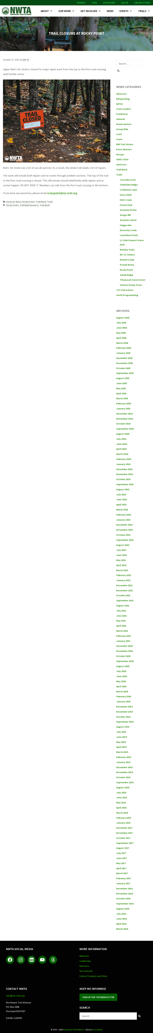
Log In (124, 2)
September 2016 (125, 903)
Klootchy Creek (128, 230)
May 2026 (121, 332)
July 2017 (121, 853)
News (110, 11)
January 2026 (123, 352)
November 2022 (124, 529)
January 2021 (123, 640)
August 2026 (122, 317)
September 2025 (125, 373)
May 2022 (121, 560)
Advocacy (121, 93)
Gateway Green (128, 209)
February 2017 (123, 878)
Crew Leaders (123, 108)
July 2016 (121, 913)
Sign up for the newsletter (98, 997)
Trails (142, 11)
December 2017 (124, 827)
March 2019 (122, 751)
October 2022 (123, 534)
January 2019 (123, 762)
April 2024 (121, 448)
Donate (81, 2)
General (10, 201)
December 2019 (124, 706)
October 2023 (123, 479)
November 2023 (124, 474)
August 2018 (122, 787)
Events (124, 11)
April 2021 (121, 625)
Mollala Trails (127, 249)
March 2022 (122, 570)
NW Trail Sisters (124, 144)
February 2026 (123, 347)
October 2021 (123, 595)
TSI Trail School (124, 289)
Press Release (124, 149)
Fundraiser (122, 113)
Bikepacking (123, 98)
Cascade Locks (128, 179)
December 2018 (124, 767)
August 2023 (122, 489)
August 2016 (122, 908)
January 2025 (123, 408)
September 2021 (125, 600)
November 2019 (124, 711)
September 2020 (125, 661)
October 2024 (123, 423)
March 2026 (122, 342)
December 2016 (124, 888)
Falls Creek (126, 199)
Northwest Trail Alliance (73, 1029)
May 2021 (121, 620)
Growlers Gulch (128, 220)
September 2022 (125, 539)
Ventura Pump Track (131, 284)
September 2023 (125, 484)
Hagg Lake (125, 225)
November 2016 (124, 893)
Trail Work (41, 201)
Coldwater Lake (128, 189)
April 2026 (121, 337)
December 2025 (124, 357)
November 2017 (124, 832)
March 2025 (122, 398)
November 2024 (124, 418)
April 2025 (121, 393)
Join (94, 2)
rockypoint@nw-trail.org (62, 193)
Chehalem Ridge (129, 184)
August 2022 (122, 544)
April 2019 (121, 746)
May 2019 (121, 741)
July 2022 (121, 549)
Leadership (85, 960)
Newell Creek (127, 259)
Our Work (64, 11)
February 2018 (123, 817)
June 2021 (121, 615)
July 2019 (121, 731)
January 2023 (123, 519)
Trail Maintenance (29, 205)
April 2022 (121, 565)
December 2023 (124, 469)
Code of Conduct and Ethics (93, 976)
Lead (118, 134)
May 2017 (121, 863)
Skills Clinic (122, 159)
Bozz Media (97, 1029)
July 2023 (121, 494)
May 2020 (121, 681)
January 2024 (123, 464)
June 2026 (121, 327)
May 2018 (121, 802)
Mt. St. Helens (127, 254)
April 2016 (121, 923)
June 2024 (121, 443)
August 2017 (122, 847)
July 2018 (121, 792)
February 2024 (123, 459)
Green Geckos (123, 124)
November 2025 (124, 363)
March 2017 (122, 873)
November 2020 (124, 650)
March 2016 (122, 928)
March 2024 (122, 453)
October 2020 (123, 656)
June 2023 (121, 499)
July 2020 (121, 671)
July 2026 (121, 322)
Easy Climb (126, 194)
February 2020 (123, 696)
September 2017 (125, 843)
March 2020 (122, 691)
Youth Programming (127, 295)
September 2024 (125, 428)
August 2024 (122, 433)
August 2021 (122, 605)
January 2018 (123, 822)
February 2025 (123, 403)
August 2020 (122, 666)
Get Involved (89, 11)
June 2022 (121, 554)
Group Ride (122, 129)
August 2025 (122, 378)
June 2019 (121, 736)
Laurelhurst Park (129, 235)
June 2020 (121, 676)
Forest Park (126, 204)
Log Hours (109, 2)
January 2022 (123, 580)
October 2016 (123, 898)
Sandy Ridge (126, 274)
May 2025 (121, 388)
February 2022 (123, 575)
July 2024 (121, 438)
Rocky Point (28, 201)
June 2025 (121, 383)
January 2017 (123, 883)
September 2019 (125, 721)
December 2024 (124, 413)
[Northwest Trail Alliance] (17, 11)
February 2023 (123, 514)
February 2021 (123, 635)
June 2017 (121, 858)
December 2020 (124, 645)
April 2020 (121, 686)
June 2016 (121, 918)
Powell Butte (127, 264)
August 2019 (122, 726)
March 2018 (122, 812)
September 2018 (125, 782)
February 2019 (123, 757)
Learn (119, 139)
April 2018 (121, 807)
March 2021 (122, 630)
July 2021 (121, 610)
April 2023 (121, 504)
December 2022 (124, 524)
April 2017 (121, 868)
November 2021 (124, 590)
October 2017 (123, 837)
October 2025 (123, 368)
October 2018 (123, 777)
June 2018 (121, 797)
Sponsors (121, 164)
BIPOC (119, 103)
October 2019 (123, 716)
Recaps (120, 154)
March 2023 (122, 509)
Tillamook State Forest (132, 279)
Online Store (142, 2)
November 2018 (124, 772)
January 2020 (123, 701)
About (45, 11)
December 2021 (124, 585)
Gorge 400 (125, 214)
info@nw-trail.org (15, 995)
